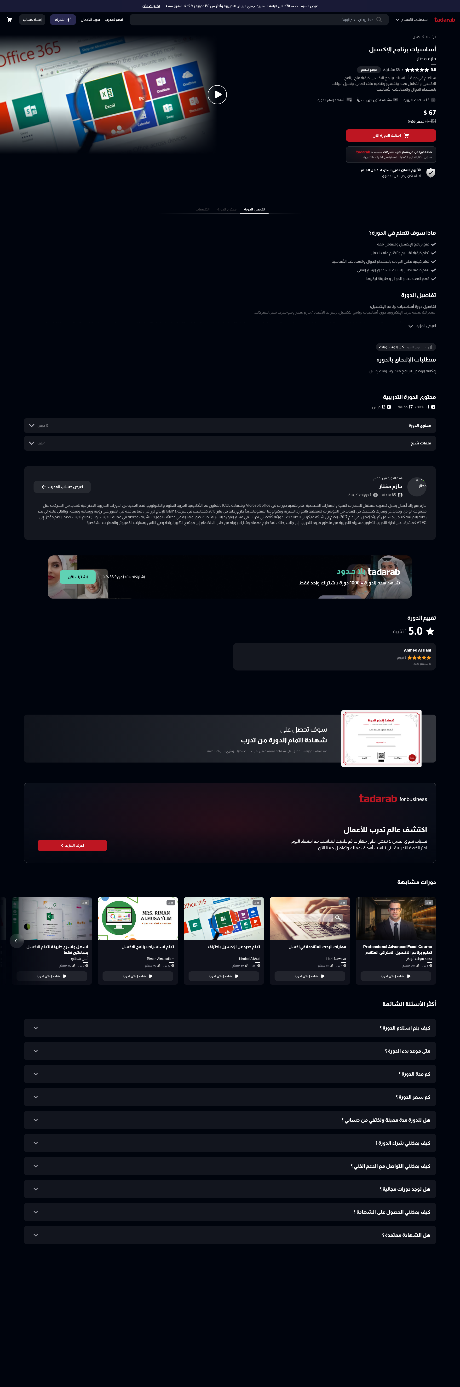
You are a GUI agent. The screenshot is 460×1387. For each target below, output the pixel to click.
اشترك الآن (151, 6)
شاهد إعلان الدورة (392, 976)
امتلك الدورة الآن (387, 135)
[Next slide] (17, 941)
